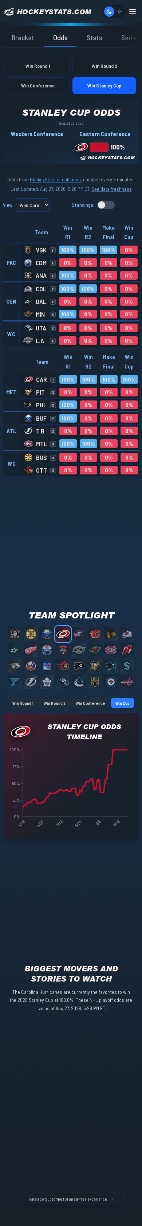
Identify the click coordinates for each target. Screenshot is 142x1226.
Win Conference (38, 85)
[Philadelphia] (79, 666)
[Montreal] (111, 650)
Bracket (23, 37)
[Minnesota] (95, 650)
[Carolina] (63, 634)
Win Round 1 (37, 66)
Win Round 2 (104, 66)
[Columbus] (79, 634)
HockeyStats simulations (55, 179)
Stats (94, 37)
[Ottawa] (63, 666)
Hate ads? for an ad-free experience (68, 1198)
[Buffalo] (47, 634)
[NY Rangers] (47, 666)
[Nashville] (15, 666)
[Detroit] (31, 650)
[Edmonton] (47, 650)
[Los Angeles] (79, 650)
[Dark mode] (109, 12)
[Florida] (63, 650)
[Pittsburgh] (95, 666)
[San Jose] (111, 666)
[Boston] (31, 634)
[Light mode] (119, 12)
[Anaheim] (15, 634)
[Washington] (127, 682)
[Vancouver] (79, 682)
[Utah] (63, 682)
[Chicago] (111, 634)
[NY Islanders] (31, 666)
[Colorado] (127, 634)
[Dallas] (15, 650)
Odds (60, 37)
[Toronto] (47, 682)
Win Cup (122, 702)
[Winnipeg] (111, 682)
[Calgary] (95, 634)
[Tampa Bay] (31, 682)
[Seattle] (127, 666)
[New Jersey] (127, 650)
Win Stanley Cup (104, 85)
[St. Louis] (15, 682)
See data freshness (111, 189)
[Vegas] (95, 682)
